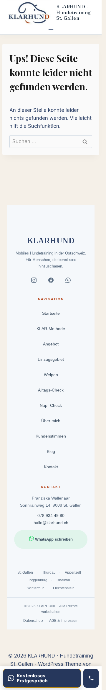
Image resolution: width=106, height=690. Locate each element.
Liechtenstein (63, 588)
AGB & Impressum (63, 620)
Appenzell (73, 572)
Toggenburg (37, 580)
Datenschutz (33, 620)
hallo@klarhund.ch (51, 522)
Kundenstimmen (51, 436)
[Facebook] (50, 281)
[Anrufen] (91, 678)
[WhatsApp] (68, 281)
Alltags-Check (51, 390)
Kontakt (51, 466)
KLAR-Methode (51, 328)
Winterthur (35, 588)
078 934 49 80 (50, 515)
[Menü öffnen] (50, 29)
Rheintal (63, 580)
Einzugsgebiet (51, 359)
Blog (51, 451)
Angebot (51, 344)
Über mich (50, 420)
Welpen (51, 374)
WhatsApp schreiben (53, 539)
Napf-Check (51, 405)
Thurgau (49, 572)
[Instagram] (33, 281)
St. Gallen (25, 572)
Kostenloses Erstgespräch (32, 678)
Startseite (51, 313)
